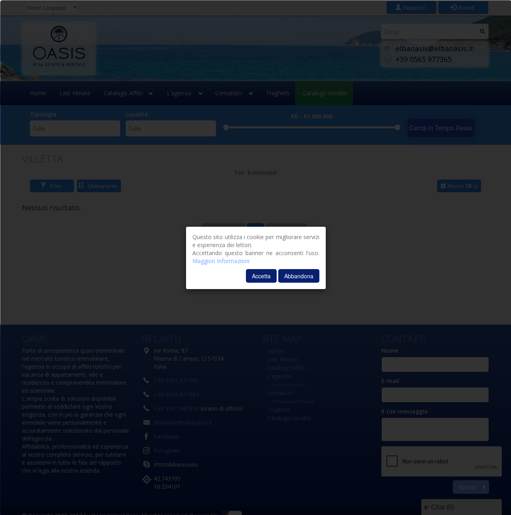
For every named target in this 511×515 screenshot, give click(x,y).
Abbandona (298, 276)
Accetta (261, 276)
